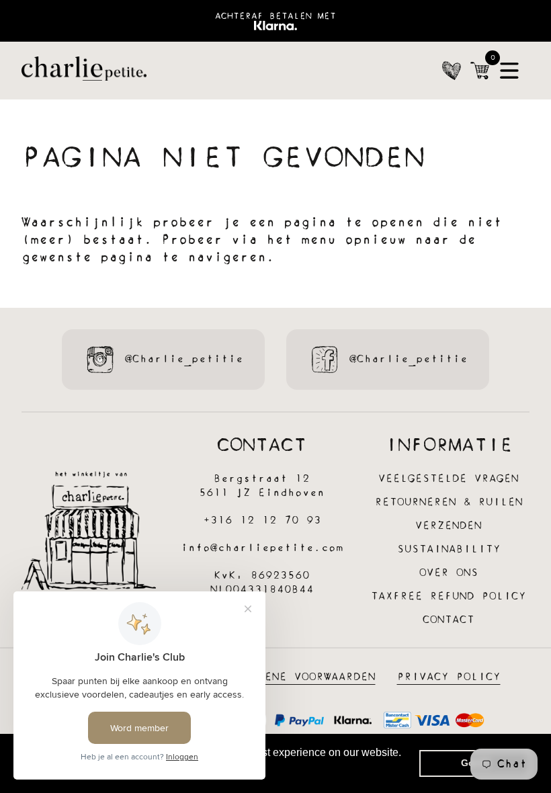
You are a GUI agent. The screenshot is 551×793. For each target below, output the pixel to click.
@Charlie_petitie (184, 359)
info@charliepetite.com (262, 548)
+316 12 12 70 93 (262, 520)
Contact (448, 620)
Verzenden (448, 526)
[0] (479, 70)
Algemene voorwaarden (302, 677)
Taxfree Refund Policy (448, 596)
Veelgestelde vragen (448, 479)
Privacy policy (449, 677)
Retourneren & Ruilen (449, 502)
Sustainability (449, 549)
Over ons (448, 573)
